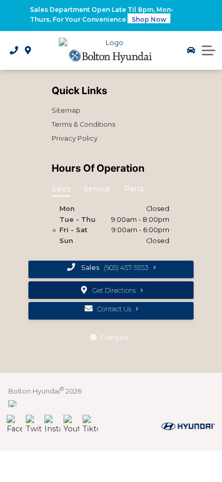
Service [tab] (97, 188)
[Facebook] (14, 424)
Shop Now (149, 19)
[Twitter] (33, 424)
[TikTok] (90, 424)
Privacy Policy (75, 138)
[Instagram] (52, 424)
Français (114, 337)
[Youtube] (71, 424)
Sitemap (66, 110)
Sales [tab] (61, 188)
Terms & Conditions (83, 124)
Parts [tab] (134, 188)
